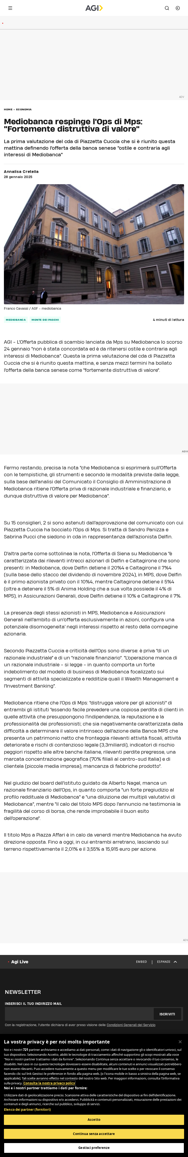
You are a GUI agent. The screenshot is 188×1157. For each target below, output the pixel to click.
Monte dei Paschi (45, 319)
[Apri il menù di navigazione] (10, 8)
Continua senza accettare (94, 1134)
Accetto (94, 1119)
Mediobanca (16, 319)
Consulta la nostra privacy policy (49, 1083)
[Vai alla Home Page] (94, 8)
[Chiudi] (180, 1041)
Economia (24, 109)
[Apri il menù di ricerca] (166, 8)
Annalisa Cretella (21, 171)
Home (8, 109)
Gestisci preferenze (93, 1148)
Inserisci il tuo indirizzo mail (33, 1003)
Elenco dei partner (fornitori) (27, 1109)
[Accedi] (177, 8)
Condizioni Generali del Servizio (131, 1025)
